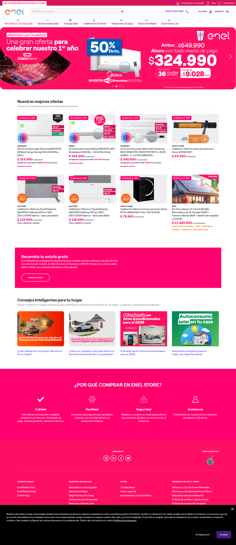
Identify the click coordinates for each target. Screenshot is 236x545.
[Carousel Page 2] (116, 86)
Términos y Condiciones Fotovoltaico (192, 491)
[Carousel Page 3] (119, 86)
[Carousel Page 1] (113, 86)
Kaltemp (21, 206)
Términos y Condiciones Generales (191, 487)
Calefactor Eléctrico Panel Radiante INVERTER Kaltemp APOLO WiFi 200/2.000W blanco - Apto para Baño (89, 212)
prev (6, 58)
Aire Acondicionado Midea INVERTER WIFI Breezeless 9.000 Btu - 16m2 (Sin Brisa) (92, 150)
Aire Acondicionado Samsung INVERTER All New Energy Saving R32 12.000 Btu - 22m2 (39, 152)
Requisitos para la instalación (188, 495)
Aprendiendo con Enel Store (135, 495)
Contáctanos (127, 487)
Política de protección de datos (189, 503)
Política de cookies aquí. (125, 520)
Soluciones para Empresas (83, 499)
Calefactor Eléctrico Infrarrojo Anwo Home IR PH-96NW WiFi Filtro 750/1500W (143, 211)
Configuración (203, 534)
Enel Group (23, 495)
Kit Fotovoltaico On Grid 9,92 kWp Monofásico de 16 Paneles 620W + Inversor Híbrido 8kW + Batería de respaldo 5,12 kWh (195, 214)
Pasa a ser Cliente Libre (81, 503)
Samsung (22, 146)
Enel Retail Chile (26, 487)
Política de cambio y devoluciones (190, 499)
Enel (174, 206)
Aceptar (224, 534)
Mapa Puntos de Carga (81, 495)
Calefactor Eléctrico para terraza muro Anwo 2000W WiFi (193, 150)
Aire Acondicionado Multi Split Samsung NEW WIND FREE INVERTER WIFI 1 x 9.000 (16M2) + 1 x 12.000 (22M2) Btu (143, 152)
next (229, 58)
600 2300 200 (175, 11)
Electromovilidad (78, 491)
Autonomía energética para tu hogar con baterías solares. (189, 353)
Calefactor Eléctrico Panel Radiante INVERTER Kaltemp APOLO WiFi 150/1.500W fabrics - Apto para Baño (37, 212)
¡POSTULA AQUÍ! (35, 278)
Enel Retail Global (26, 491)
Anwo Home (178, 146)
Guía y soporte (128, 491)
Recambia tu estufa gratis (83, 487)
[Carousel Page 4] (123, 86)
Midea (72, 146)
